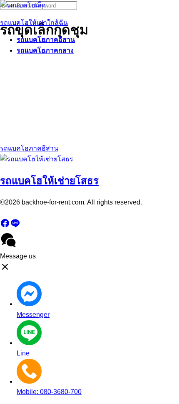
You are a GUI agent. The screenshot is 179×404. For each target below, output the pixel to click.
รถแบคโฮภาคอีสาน (46, 39)
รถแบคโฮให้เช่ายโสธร (49, 180)
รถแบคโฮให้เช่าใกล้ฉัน (34, 22)
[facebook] (5, 225)
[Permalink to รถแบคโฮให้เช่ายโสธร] (36, 159)
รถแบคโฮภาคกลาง (45, 50)
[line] (15, 225)
